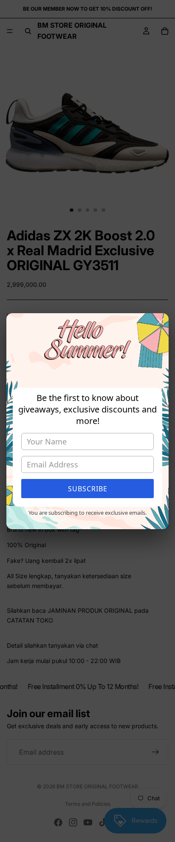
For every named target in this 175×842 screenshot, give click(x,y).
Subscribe (87, 488)
